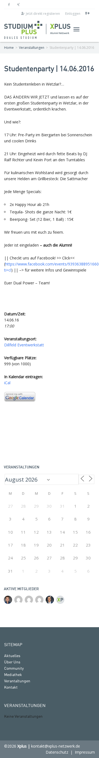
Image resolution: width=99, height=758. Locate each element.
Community (14, 669)
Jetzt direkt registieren (43, 13)
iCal (7, 382)
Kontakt (11, 687)
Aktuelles (12, 656)
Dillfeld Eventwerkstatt (24, 344)
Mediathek (13, 675)
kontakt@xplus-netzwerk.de (55, 746)
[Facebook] (8, 4)
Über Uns (12, 662)
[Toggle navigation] (76, 29)
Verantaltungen (17, 681)
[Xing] (18, 4)
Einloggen (72, 13)
